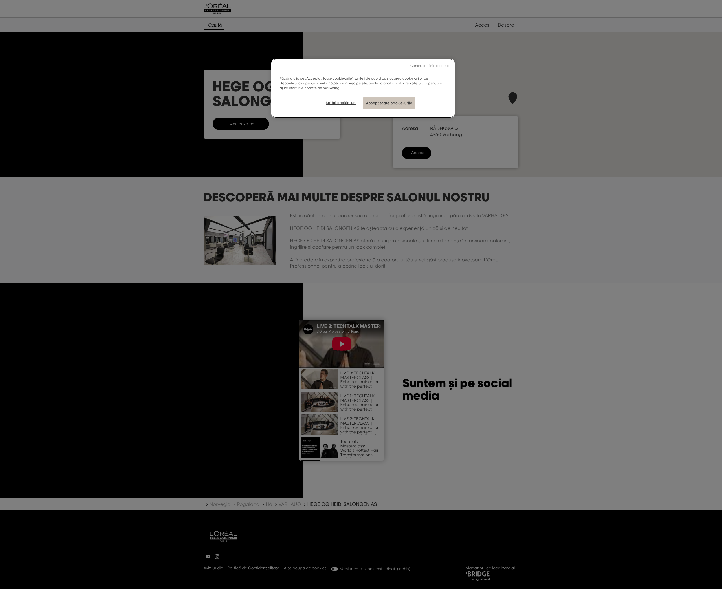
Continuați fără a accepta (430, 66)
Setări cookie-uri (341, 103)
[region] (363, 88)
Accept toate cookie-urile (389, 103)
